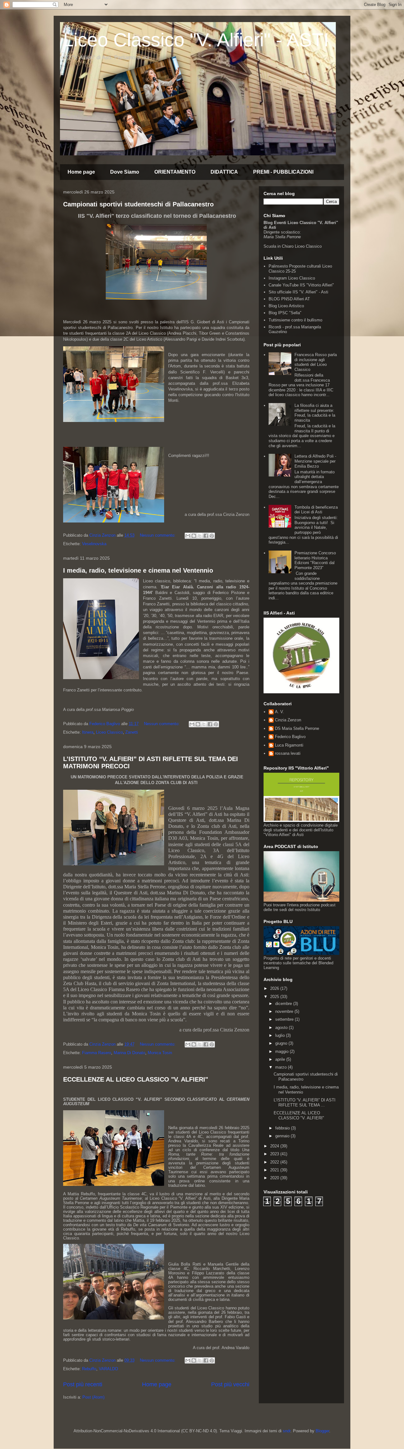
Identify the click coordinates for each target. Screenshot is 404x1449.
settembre (285, 1019)
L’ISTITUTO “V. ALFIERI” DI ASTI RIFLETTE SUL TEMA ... (305, 1102)
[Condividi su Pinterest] (212, 536)
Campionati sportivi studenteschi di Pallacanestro (138, 204)
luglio (280, 1035)
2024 (275, 1146)
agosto (282, 1027)
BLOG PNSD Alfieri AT (289, 299)
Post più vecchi (230, 1384)
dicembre (284, 1003)
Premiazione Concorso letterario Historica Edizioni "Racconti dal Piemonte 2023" (315, 560)
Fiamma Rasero (96, 1052)
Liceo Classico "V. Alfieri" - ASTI (196, 39)
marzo (281, 1067)
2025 (275, 996)
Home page (81, 172)
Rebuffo (89, 1368)
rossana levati (287, 753)
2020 (275, 1177)
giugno (281, 1043)
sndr (286, 1431)
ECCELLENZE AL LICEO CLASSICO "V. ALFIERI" (135, 1079)
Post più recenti (82, 1384)
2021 (275, 1170)
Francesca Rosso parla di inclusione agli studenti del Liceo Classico (315, 362)
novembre (284, 1011)
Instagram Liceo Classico (292, 278)
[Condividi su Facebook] (206, 536)
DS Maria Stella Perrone (297, 728)
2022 (275, 1162)
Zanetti (131, 732)
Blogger (322, 1431)
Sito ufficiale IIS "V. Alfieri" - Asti (298, 292)
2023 (275, 1154)
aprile (280, 1059)
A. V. (279, 711)
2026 (275, 988)
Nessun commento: (158, 535)
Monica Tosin (160, 1052)
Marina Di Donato (129, 1052)
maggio (282, 1051)
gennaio (283, 1136)
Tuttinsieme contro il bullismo (295, 320)
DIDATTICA (224, 172)
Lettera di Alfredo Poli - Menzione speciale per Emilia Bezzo (315, 461)
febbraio (283, 1128)
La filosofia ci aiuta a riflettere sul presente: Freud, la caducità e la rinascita (314, 413)
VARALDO (108, 1368)
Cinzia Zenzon (288, 720)
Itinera (87, 732)
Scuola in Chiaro (279, 246)
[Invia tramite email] (188, 536)
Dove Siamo (124, 172)
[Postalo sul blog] (194, 536)
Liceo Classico (109, 732)
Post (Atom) (93, 1397)
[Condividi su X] (200, 536)
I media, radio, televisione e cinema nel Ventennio (138, 570)
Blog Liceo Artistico (286, 305)
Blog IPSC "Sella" (285, 312)
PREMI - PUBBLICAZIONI (283, 172)
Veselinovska (94, 543)
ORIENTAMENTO (174, 172)
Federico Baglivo (290, 736)
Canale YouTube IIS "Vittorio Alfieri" (301, 285)
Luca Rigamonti (289, 745)
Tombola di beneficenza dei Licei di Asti (316, 510)
